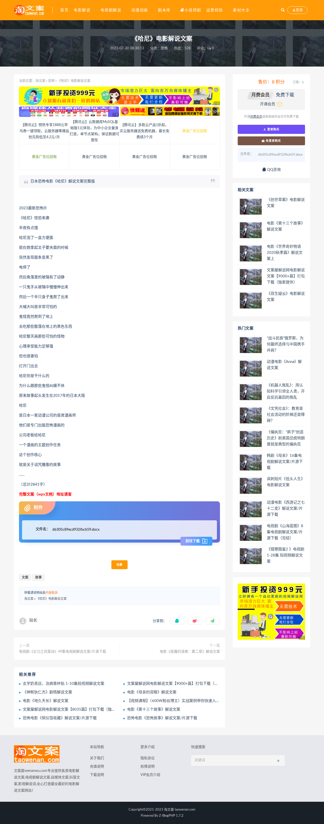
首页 (64, 10)
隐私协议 (147, 758)
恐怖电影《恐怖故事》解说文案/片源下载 (162, 718)
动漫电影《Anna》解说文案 (284, 365)
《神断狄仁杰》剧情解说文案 (47, 692)
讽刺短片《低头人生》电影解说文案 (286, 482)
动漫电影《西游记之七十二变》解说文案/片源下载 (286, 509)
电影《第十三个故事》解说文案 (153, 709)
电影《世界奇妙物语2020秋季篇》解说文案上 (284, 253)
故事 (38, 577)
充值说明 (97, 766)
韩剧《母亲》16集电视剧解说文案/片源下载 (285, 462)
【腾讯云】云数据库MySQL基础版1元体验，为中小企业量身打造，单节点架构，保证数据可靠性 (94, 131)
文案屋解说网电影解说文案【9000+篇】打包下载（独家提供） (180, 684)
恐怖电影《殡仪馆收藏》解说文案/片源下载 (60, 718)
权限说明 (147, 766)
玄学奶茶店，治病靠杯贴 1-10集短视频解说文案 (63, 684)
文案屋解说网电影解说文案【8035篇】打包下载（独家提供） (75, 709)
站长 (33, 620)
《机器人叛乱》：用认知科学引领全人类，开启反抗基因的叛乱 (286, 391)
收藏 (119, 564)
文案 (25, 577)
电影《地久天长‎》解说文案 (45, 701)
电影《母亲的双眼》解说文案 (151, 692)
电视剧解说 (111, 10)
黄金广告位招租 (194, 131)
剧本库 (164, 10)
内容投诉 (52, 592)
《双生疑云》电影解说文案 (286, 297)
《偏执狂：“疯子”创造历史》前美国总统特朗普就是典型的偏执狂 (286, 438)
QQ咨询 (273, 170)
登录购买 (272, 129)
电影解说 (82, 10)
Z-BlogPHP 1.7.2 (171, 815)
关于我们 (97, 758)
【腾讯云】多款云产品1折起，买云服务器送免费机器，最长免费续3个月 (144, 131)
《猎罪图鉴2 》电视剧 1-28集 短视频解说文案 (285, 555)
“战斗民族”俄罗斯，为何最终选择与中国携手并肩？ (286, 344)
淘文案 (40, 81)
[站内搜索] (282, 10)
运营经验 (214, 10)
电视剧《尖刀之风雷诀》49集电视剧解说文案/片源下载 (62, 651)
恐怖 (164, 48)
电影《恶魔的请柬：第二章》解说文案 (190, 651)
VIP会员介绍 (150, 775)
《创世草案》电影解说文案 (286, 203)
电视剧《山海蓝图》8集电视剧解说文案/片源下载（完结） (285, 532)
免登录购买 (273, 140)
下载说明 (97, 775)
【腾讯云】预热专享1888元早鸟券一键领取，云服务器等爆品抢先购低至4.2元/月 (44, 131)
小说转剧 (193, 10)
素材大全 (241, 10)
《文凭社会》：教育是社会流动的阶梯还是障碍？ (286, 415)
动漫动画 (139, 10)
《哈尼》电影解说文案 (51, 598)
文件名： (43, 529)
